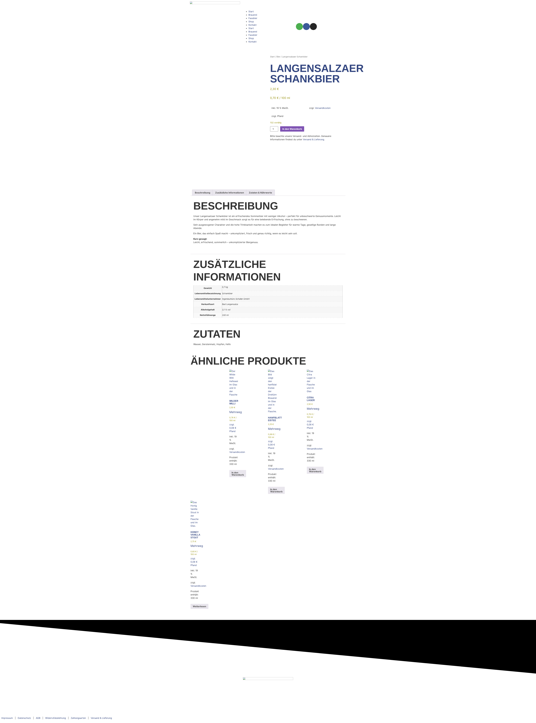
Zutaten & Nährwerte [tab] (260, 192)
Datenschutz (24, 718)
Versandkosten (323, 108)
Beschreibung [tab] (202, 192)
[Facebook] (306, 26)
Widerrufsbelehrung (55, 718)
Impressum (7, 718)
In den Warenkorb (292, 129)
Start (251, 11)
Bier (278, 56)
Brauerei (252, 14)
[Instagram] (313, 26)
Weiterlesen (199, 606)
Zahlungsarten (78, 718)
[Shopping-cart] (299, 26)
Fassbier (252, 18)
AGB (38, 718)
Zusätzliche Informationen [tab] (229, 192)
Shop (251, 21)
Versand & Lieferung (313, 139)
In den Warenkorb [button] (238, 473)
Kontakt (252, 24)
